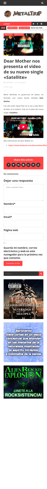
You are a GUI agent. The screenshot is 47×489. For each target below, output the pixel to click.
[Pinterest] (33, 165)
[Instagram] (41, 24)
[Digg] (18, 165)
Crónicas (12, 28)
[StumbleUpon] (38, 165)
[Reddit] (23, 165)
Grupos (8, 35)
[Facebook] (37, 24)
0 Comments (21, 83)
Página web (11, 230)
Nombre (9, 203)
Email (8, 217)
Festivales (24, 28)
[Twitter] (33, 24)
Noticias (19, 35)
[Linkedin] (28, 165)
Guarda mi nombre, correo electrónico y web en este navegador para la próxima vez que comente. (23, 253)
